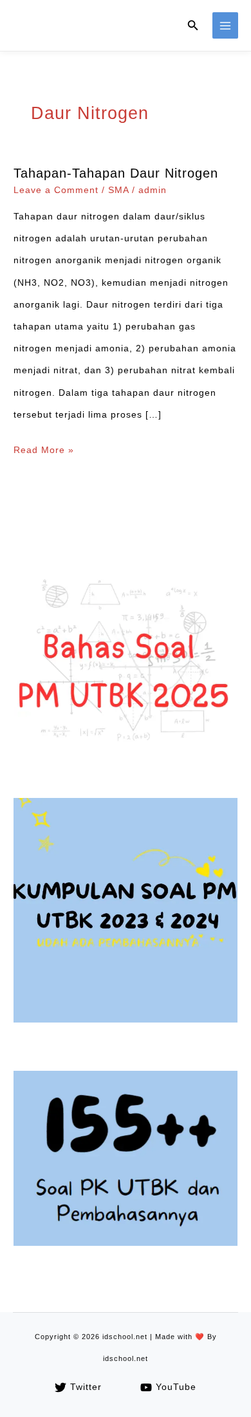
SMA (118, 190)
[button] (193, 25)
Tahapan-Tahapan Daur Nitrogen (116, 173)
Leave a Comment (56, 190)
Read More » (44, 453)
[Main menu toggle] (225, 25)
